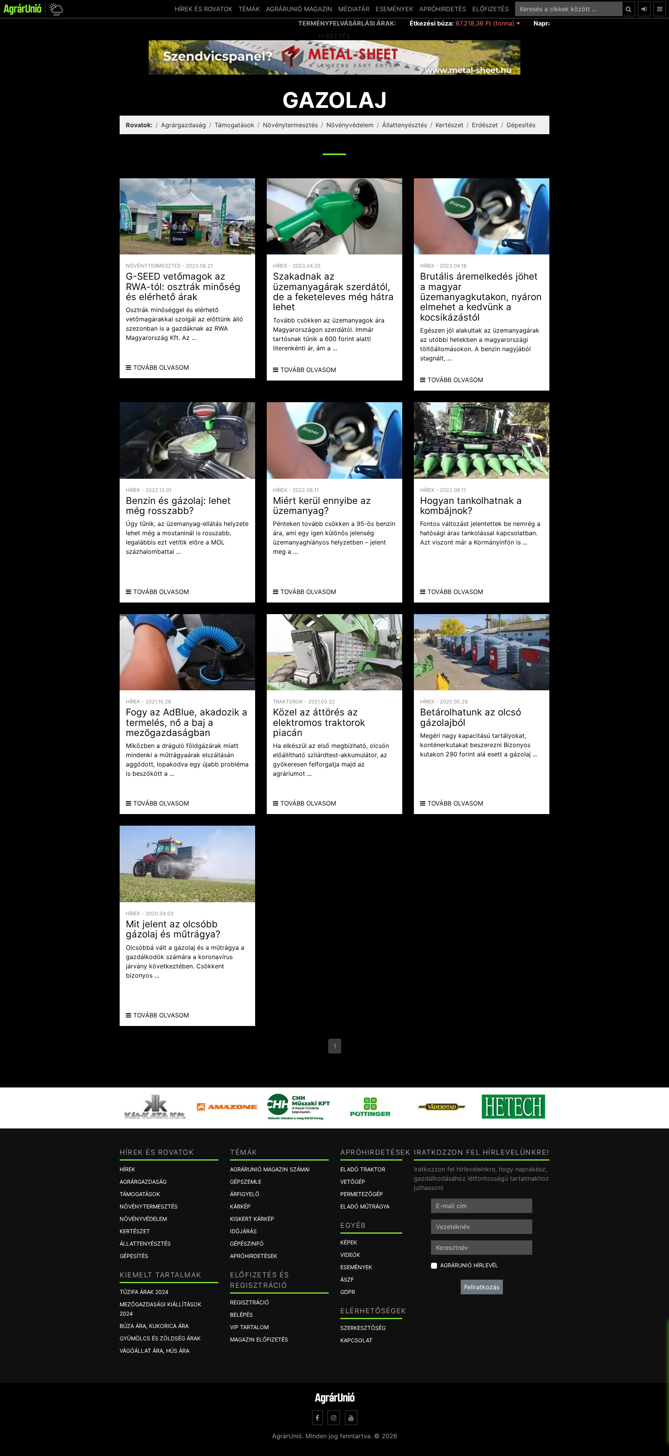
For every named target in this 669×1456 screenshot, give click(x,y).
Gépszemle (245, 1181)
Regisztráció (249, 1302)
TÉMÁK (249, 9)
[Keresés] (628, 9)
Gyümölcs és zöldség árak (160, 1338)
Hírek (127, 1169)
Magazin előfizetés (259, 1339)
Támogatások (234, 125)
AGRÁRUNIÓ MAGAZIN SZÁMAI (270, 1169)
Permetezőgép (361, 1194)
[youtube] (351, 1417)
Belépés (241, 1314)
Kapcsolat (356, 1340)
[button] (55, 9)
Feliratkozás (481, 1287)
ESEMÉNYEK (394, 9)
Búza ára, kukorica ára (154, 1326)
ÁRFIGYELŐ (244, 1194)
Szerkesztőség (363, 1328)
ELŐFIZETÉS (490, 9)
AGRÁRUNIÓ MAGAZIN (299, 9)
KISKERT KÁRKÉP (252, 1218)
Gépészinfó (247, 1243)
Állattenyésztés (404, 125)
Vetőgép (352, 1181)
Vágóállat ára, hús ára (154, 1350)
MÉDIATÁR (353, 9)
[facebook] (317, 1417)
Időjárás (243, 1231)
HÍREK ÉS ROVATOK (203, 9)
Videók (350, 1254)
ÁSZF (347, 1279)
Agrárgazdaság (183, 125)
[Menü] (660, 9)
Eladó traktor (362, 1169)
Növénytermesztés (290, 125)
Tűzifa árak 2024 (144, 1292)
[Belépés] (644, 9)
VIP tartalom (249, 1327)
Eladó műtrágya (364, 1206)
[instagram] (334, 1417)
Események (356, 1267)
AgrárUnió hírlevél (469, 1265)
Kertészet (449, 125)
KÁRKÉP (240, 1206)
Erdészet (485, 125)
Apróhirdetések (253, 1256)
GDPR (347, 1292)
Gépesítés (520, 125)
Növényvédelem (350, 125)
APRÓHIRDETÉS (442, 9)
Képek (348, 1242)
